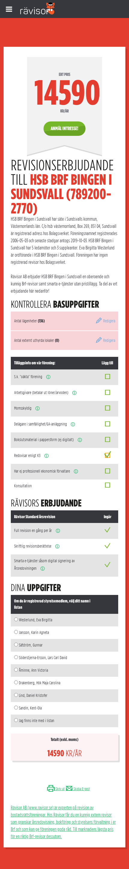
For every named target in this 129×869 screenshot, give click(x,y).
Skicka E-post (81, 789)
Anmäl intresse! (64, 128)
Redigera (108, 320)
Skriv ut (59, 789)
